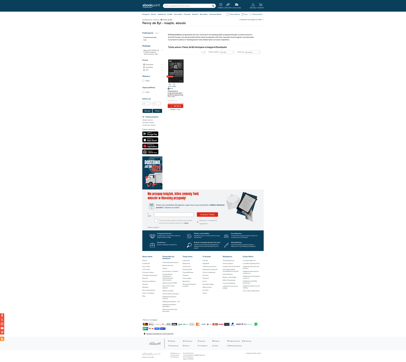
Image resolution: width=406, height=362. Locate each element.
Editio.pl (216, 341)
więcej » (186, 223)
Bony (246, 14)
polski (147, 92)
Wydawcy (145, 287)
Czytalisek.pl (203, 346)
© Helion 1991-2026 (148, 357)
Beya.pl (187, 346)
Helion (147, 81)
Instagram (2, 324)
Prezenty (185, 275)
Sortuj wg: (240, 52)
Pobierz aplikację (234, 14)
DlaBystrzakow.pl (234, 341)
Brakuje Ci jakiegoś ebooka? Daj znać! (207, 242)
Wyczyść (147, 111)
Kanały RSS (2, 339)
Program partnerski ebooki (231, 266)
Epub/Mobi (154, 67)
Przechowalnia (187, 269)
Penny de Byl (171, 96)
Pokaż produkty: (213, 52)
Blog (143, 296)
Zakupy (164, 268)
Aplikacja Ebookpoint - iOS (171, 301)
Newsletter (186, 281)
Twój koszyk (186, 266)
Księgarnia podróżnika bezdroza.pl (250, 282)
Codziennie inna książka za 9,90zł (250, 19)
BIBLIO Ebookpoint (229, 280)
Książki (169, 14)
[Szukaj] (213, 6)
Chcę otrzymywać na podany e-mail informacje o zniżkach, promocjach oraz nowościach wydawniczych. (176, 221)
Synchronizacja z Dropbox (170, 294)
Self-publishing (227, 274)
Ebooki (153, 14)
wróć (156, 33)
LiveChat (205, 290)
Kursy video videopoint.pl (251, 291)
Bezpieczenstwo (167, 265)
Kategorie (146, 14)
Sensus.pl (202, 341)
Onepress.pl (188, 341)
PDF (154, 70)
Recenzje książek (208, 284)
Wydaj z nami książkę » (202, 233)
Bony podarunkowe (148, 290)
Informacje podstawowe (170, 262)
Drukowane (154, 64)
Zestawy (145, 284)
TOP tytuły (146, 269)
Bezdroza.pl (247, 341)
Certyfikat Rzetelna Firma (251, 263)
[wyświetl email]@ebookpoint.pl (196, 355)
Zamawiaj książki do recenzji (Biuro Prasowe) (231, 270)
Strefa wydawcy (228, 263)
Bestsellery (204, 14)
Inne (144, 40)
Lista (201, 52)
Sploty (216, 346)
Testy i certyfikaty (148, 293)
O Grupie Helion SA (249, 260)
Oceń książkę (186, 278)
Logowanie (186, 260)
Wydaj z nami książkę (229, 277)
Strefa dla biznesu (228, 260)
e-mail (149, 214)
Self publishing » (236, 242)
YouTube (2, 328)
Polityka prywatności (209, 266)
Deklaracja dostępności (210, 269)
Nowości (195, 14)
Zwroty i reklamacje (209, 272)
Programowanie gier (150, 37)
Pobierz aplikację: (148, 129)
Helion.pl (172, 341)
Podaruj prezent (257, 14)
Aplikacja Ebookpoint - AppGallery (169, 305)
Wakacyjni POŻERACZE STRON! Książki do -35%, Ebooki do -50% (152, 52)
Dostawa (205, 275)
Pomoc (205, 293)
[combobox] (226, 52)
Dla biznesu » (161, 242)
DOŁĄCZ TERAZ (207, 214)
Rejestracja (186, 263)
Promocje (187, 14)
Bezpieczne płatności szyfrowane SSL (160, 334)
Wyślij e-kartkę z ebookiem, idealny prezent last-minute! (149, 122)
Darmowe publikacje (149, 281)
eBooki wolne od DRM (169, 283)
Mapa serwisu (207, 287)
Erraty (205, 281)
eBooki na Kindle (167, 291)
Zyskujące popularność (149, 275)
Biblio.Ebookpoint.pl (235, 346)
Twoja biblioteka (187, 272)
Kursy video (178, 14)
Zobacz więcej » (153, 227)
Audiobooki (162, 14)
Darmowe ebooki (215, 14)
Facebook (2, 315)
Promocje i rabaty (148, 272)
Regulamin (206, 263)
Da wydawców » (236, 233)
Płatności (206, 278)
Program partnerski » (164, 233)
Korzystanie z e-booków (170, 271)
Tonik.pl (259, 353)
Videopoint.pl (174, 346)
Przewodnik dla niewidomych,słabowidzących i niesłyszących (168, 277)
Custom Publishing (229, 283)
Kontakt (205, 260)
